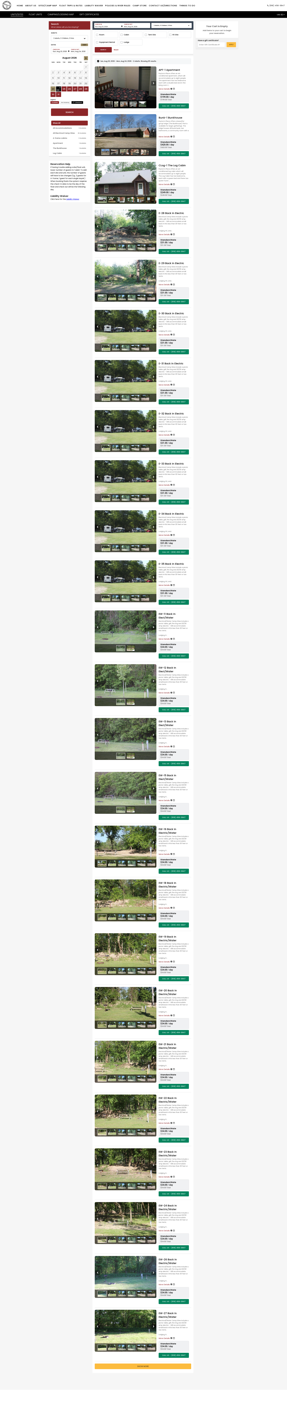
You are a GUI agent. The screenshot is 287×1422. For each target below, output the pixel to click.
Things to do (187, 5)
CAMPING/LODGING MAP (61, 14)
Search (69, 112)
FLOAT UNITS (35, 14)
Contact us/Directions (163, 5)
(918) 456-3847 (277, 5)
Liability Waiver (94, 5)
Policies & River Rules (117, 5)
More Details (164, 89)
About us (30, 5)
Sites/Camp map (47, 5)
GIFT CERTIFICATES (89, 14)
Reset (116, 50)
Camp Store (140, 5)
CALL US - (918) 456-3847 (174, 106)
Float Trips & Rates (71, 5)
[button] (69, 38)
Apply (231, 44)
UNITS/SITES (17, 14)
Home (20, 5)
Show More (143, 1366)
